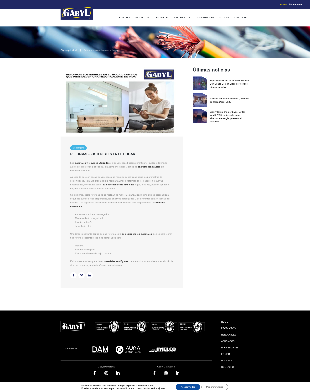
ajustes (161, 388)
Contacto (240, 17)
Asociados (227, 341)
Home (224, 322)
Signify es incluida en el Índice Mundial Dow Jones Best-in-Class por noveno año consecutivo (229, 83)
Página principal (69, 50)
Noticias (224, 17)
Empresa (124, 17)
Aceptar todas (188, 386)
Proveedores (205, 17)
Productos (142, 17)
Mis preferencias (214, 386)
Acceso (291, 4)
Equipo (225, 354)
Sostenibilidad (183, 17)
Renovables (161, 17)
